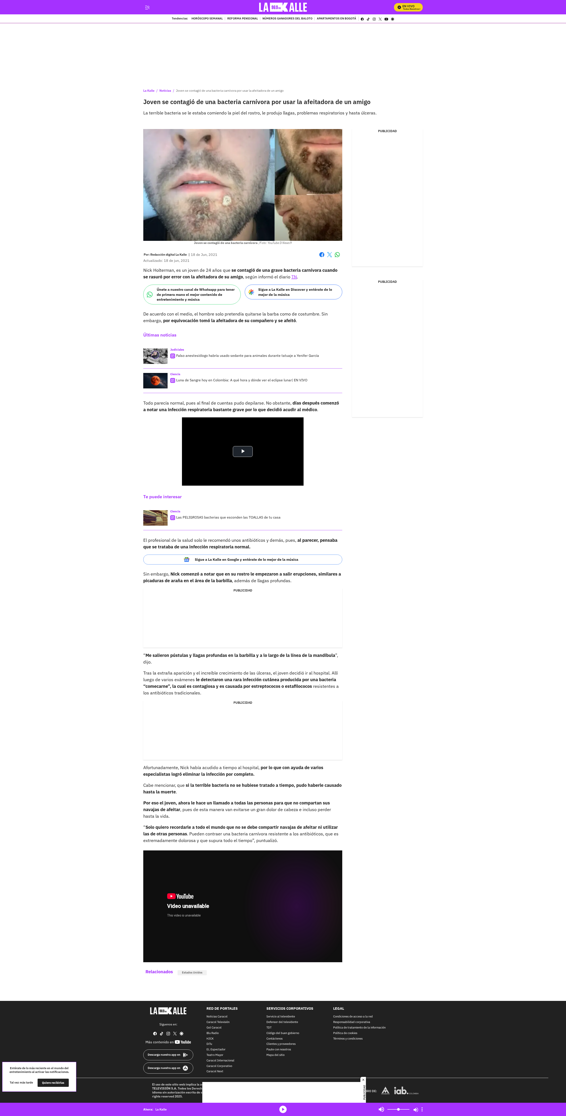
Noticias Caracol (217, 1016)
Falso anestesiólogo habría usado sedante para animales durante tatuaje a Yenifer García (247, 355)
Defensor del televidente (282, 1022)
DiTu (209, 1044)
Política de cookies (345, 1033)
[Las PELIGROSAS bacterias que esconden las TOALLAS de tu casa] (155, 518)
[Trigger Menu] (147, 7)
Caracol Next (215, 1071)
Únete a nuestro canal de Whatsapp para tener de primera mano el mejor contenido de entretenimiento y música (196, 294)
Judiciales (177, 350)
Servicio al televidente (280, 1016)
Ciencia (175, 374)
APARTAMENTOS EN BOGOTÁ (336, 19)
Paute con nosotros (278, 1049)
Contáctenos (274, 1038)
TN (294, 277)
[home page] (283, 7)
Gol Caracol (214, 1027)
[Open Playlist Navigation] (422, 1109)
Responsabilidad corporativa (351, 1022)
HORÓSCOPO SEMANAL (207, 19)
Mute (381, 1109)
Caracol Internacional (220, 1060)
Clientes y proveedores (281, 1044)
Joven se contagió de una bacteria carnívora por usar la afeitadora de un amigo (230, 90)
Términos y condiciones (348, 1038)
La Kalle (149, 90)
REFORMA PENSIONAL (242, 19)
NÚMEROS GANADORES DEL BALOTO (287, 19)
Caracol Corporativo (219, 1066)
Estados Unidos (192, 972)
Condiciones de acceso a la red (353, 1016)
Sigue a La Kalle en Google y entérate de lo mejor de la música (246, 559)
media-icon (283, 1109)
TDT (269, 1027)
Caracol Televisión (218, 1022)
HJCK (210, 1038)
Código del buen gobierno (282, 1033)
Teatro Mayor (215, 1055)
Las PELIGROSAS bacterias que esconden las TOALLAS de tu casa (228, 517)
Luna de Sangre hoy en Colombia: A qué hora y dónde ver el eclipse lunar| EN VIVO (241, 380)
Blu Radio (213, 1033)
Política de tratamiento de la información (359, 1027)
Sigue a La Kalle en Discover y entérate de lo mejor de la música (295, 292)
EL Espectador (216, 1049)
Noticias (165, 90)
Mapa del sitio (275, 1055)
